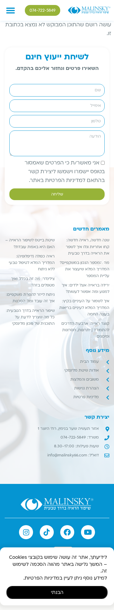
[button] (102, 262)
